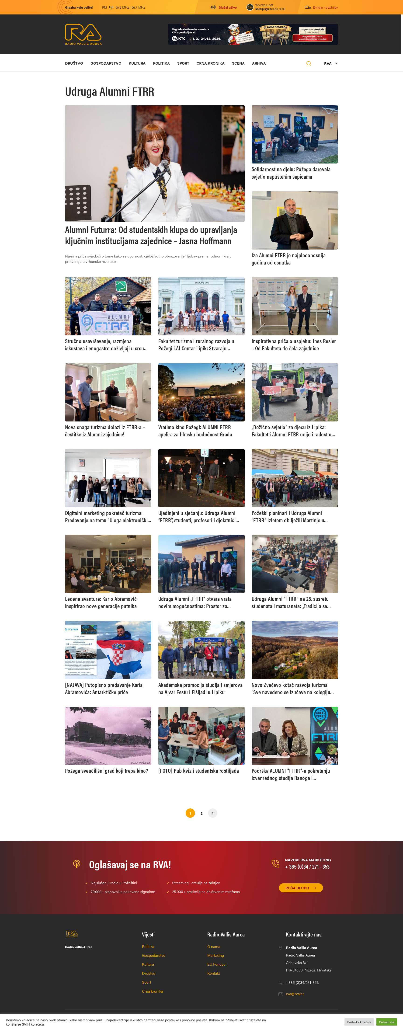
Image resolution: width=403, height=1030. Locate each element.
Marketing (215, 955)
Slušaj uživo (228, 7)
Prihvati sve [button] (386, 1022)
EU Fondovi (216, 964)
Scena (238, 63)
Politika (161, 63)
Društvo (74, 63)
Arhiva (259, 63)
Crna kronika (211, 63)
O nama (213, 946)
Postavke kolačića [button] (359, 1022)
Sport (183, 63)
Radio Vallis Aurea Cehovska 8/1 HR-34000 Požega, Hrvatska (309, 959)
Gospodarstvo (105, 63)
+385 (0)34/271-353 (302, 982)
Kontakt (213, 973)
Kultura (137, 63)
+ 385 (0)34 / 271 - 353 (307, 866)
